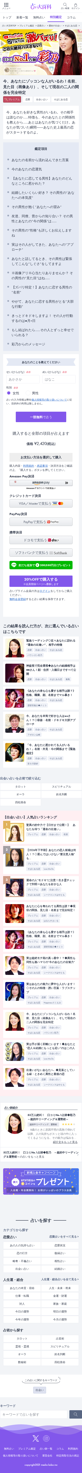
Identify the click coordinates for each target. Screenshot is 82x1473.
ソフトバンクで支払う (32, 552)
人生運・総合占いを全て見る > (60, 1279)
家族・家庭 (60, 1304)
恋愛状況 (59, 1245)
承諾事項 (42, 466)
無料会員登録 (17, 599)
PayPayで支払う (35, 522)
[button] (41, 484)
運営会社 (47, 1455)
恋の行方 (22, 1253)
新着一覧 (22, 17)
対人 (22, 1304)
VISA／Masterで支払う (35, 503)
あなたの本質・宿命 (22, 1288)
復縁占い (59, 1253)
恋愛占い (41, 25)
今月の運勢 (60, 1319)
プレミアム (14, 99)
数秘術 (22, 1362)
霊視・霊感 (22, 1346)
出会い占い (42, 99)
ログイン (45, 591)
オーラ (20, 794)
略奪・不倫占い (22, 1261)
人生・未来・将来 (60, 1288)
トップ (7, 17)
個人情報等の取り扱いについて (49, 399)
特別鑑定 (56, 17)
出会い (40, 1390)
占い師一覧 (46, 1448)
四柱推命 (20, 802)
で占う (41, 417)
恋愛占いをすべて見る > (64, 1236)
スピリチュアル (61, 786)
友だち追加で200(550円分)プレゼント (45, 564)
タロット (20, 786)
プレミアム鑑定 (26, 25)
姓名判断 (61, 794)
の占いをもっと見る (41, 1154)
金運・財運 (60, 1296)
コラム (71, 17)
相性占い (59, 1261)
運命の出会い (55, 25)
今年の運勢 (22, 1319)
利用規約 (28, 466)
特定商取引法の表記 (67, 1455)
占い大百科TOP (9, 25)
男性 (35, 393)
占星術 (60, 1338)
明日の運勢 (60, 1311)
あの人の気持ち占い (22, 1245)
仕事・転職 (22, 1296)
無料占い (39, 17)
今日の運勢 (22, 1311)
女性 (16, 393)
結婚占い (59, 1269)
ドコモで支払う (36, 540)
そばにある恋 (71, 25)
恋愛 (27, 99)
